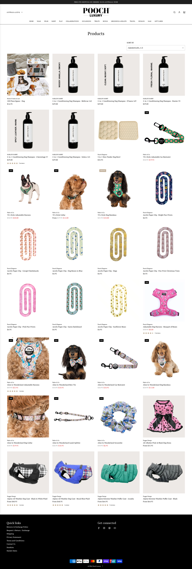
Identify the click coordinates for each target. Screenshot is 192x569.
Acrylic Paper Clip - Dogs (107, 271)
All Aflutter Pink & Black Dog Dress (157, 443)
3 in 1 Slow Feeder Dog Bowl (109, 157)
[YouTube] (114, 528)
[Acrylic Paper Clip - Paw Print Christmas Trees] (164, 245)
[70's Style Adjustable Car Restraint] (164, 131)
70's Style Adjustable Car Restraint (157, 157)
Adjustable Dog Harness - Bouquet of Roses (160, 327)
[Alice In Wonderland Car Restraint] (119, 358)
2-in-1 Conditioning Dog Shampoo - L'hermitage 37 (27, 157)
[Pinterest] (109, 528)
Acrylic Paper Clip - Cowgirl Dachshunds (23, 271)
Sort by (130, 43)
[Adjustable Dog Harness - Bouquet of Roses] (164, 300)
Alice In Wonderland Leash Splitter (66, 443)
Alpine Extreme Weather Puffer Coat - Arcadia (116, 498)
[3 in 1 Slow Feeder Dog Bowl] (119, 131)
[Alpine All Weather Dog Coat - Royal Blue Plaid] (73, 472)
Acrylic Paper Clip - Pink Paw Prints (21, 327)
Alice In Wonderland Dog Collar (19, 443)
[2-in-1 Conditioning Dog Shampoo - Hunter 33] (164, 75)
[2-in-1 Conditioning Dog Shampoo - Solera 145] (73, 131)
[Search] (174, 12)
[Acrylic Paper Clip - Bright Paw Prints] (164, 189)
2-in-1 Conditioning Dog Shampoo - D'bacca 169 (117, 101)
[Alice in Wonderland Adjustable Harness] (28, 358)
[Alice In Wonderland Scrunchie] (119, 416)
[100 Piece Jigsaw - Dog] (28, 75)
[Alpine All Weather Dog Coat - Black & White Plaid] (28, 472)
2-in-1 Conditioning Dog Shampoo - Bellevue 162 (72, 101)
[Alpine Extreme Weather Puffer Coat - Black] (164, 472)
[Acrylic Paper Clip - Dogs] (119, 245)
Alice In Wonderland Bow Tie (64, 385)
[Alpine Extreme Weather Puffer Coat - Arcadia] (119, 472)
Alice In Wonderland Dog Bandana (156, 385)
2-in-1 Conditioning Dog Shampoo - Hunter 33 (161, 101)
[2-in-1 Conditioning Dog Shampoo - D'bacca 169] (119, 75)
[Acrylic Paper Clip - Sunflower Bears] (119, 300)
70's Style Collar (58, 215)
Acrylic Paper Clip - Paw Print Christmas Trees (161, 271)
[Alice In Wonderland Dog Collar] (28, 416)
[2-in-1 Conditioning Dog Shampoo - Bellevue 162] (73, 75)
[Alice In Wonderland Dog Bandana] (164, 358)
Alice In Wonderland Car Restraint (111, 385)
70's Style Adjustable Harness (19, 215)
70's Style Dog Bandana (107, 215)
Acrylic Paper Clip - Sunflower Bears (112, 327)
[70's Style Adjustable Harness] (28, 189)
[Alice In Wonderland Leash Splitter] (73, 416)
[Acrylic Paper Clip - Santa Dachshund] (73, 300)
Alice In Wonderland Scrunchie (110, 443)
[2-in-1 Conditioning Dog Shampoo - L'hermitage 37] (28, 131)
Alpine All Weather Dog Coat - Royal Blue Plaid (71, 498)
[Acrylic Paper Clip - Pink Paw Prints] (28, 300)
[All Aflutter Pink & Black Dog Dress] (164, 416)
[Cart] (184, 12)
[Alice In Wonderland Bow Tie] (73, 358)
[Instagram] (104, 528)
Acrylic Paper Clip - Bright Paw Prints (157, 215)
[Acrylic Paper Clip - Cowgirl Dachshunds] (28, 245)
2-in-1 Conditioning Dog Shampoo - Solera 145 (71, 157)
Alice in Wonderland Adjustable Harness (23, 385)
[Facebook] (98, 528)
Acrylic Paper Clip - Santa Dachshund (67, 327)
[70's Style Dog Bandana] (119, 189)
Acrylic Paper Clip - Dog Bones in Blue (67, 271)
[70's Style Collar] (73, 189)
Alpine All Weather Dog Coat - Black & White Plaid (27, 498)
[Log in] (179, 12)
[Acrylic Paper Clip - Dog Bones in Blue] (73, 245)
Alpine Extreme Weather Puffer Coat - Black (160, 498)
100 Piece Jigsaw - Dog (16, 101)
